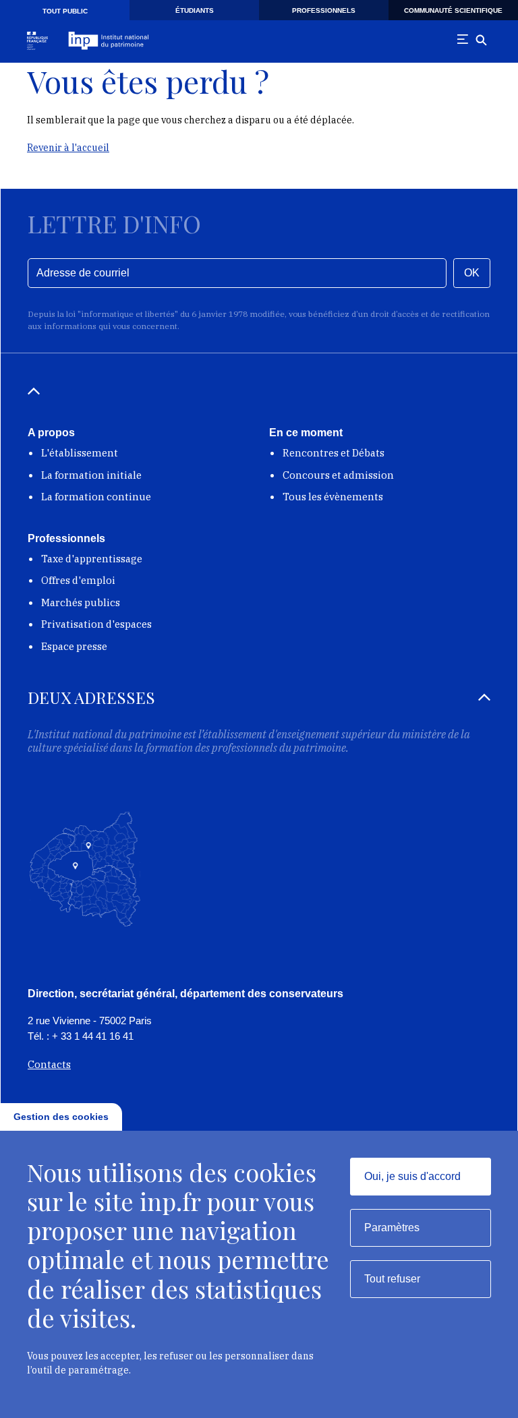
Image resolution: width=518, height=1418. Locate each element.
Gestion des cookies (61, 1116)
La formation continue (96, 496)
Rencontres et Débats (333, 452)
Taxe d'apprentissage (91, 558)
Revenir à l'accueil (68, 148)
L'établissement (79, 452)
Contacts (49, 1064)
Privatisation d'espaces (96, 624)
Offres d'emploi (78, 580)
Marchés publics (80, 602)
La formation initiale (91, 475)
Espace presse (74, 646)
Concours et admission (338, 475)
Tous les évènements (333, 496)
